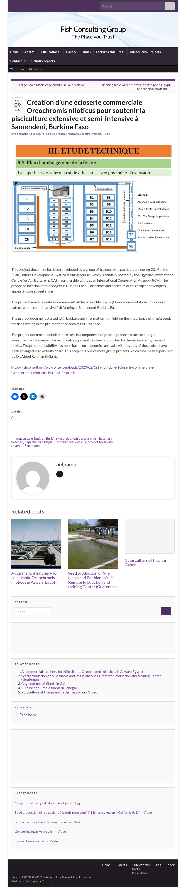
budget (39, 438)
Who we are (17, 69)
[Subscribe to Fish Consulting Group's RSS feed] (13, 5)
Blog (158, 865)
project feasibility (100, 442)
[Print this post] (171, 134)
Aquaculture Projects (146, 52)
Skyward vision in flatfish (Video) (38, 841)
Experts (29, 52)
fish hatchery (102, 438)
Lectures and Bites (110, 52)
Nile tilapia (45, 442)
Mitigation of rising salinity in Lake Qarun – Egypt (49, 803)
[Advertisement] (37, 756)
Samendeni (32, 446)
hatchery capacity (24, 442)
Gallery (71, 52)
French (60, 133)
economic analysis (79, 438)
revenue (17, 446)
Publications (50, 52)
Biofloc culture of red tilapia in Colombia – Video (48, 822)
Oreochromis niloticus (70, 442)
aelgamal (20, 133)
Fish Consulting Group (93, 29)
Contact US (18, 61)
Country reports (43, 61)
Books (136, 869)
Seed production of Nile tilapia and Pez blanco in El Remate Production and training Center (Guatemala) (93, 580)
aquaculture (24, 438)
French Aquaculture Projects (83, 133)
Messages (35, 69)
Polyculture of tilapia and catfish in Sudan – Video (59, 692)
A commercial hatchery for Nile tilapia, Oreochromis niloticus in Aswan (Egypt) (34, 578)
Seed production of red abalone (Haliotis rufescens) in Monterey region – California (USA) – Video (83, 812)
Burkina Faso (55, 438)
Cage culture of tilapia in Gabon (146, 562)
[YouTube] (28, 5)
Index (87, 52)
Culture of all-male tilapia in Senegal (49, 688)
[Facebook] (21, 5)
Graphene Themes (40, 881)
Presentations (140, 873)
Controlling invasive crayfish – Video (40, 831)
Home (14, 52)
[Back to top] (175, 879)
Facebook (23, 707)
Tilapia (106, 133)
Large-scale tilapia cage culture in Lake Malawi (51, 85)
